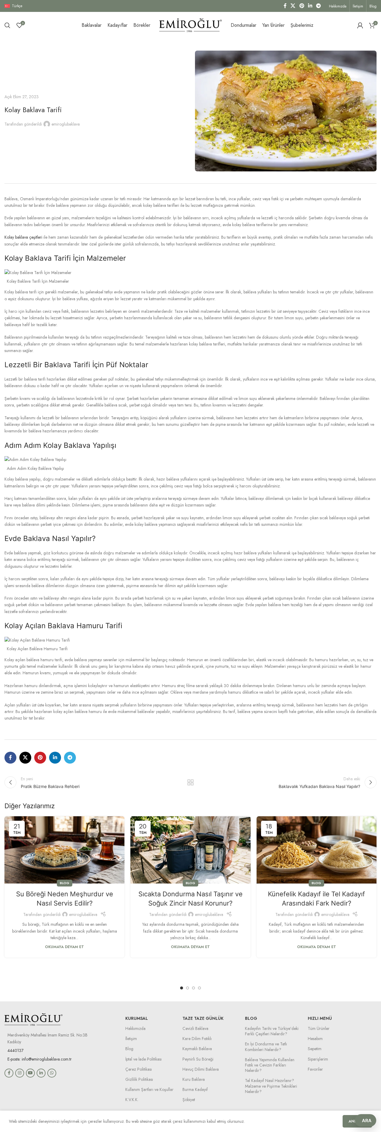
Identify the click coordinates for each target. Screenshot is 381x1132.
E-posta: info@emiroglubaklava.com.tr (39, 1059)
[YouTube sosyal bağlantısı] (30, 1073)
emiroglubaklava (65, 124)
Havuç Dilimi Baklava (200, 1069)
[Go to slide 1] (181, 987)
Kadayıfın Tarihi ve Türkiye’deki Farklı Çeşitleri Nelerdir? (272, 1031)
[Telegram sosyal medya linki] (318, 5)
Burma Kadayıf (195, 1089)
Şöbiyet (188, 1100)
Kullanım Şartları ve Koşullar (149, 1089)
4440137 (15, 1050)
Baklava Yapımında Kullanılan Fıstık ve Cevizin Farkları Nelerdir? (269, 1065)
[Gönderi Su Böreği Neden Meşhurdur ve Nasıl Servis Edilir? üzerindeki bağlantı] (64, 849)
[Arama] (7, 25)
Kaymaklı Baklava (197, 1049)
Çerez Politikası (138, 1069)
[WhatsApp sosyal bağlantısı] (51, 1073)
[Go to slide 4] (199, 987)
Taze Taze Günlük (203, 1018)
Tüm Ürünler (319, 1028)
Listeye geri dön (190, 782)
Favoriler (315, 1069)
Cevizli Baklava (195, 1028)
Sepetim (314, 1049)
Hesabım (315, 1039)
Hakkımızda (135, 1028)
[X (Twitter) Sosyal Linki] (293, 5)
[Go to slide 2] (187, 987)
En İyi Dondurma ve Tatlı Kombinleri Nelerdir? (266, 1046)
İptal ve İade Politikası (143, 1059)
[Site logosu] (190, 25)
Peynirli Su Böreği (197, 1059)
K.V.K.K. (131, 1100)
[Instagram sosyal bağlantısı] (19, 1073)
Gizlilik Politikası (139, 1079)
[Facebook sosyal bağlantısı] (285, 5)
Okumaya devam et (64, 947)
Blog (64, 883)
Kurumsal (136, 1018)
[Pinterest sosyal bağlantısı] (301, 5)
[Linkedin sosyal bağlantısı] (310, 5)
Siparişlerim (318, 1059)
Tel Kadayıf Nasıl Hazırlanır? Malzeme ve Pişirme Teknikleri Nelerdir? (271, 1086)
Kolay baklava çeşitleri (23, 237)
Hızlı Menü (320, 1018)
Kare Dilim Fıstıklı (197, 1039)
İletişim (131, 1039)
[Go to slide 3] (193, 987)
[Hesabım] (360, 25)
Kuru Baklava (193, 1079)
